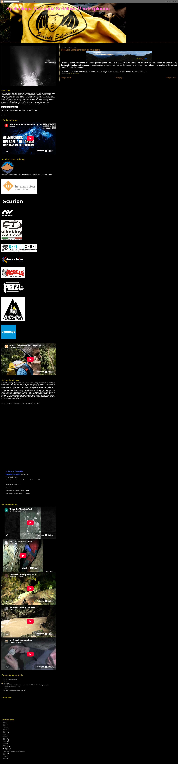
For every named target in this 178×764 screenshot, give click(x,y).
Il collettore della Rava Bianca (12, 679)
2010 (4, 756)
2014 (4, 743)
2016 (4, 740)
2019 (4, 734)
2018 (4, 736)
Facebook (4, 115)
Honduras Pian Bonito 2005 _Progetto (18, 493)
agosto (7, 746)
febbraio (7, 749)
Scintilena (6, 683)
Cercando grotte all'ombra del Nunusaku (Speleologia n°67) (23, 480)
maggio (7, 748)
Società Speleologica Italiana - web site (15, 690)
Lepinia (6, 678)
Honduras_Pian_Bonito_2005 (15, 490)
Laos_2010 (9, 487)
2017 (4, 738)
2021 (4, 731)
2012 (4, 753)
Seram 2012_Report (11, 477)
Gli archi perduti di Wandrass (10, 403)
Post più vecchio (171, 78)
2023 (4, 727)
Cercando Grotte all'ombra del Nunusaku (14, 751)
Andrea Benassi (27, 403)
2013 (4, 745)
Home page (119, 78)
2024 (4, 726)
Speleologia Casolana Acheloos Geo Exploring (58, 8)
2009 (4, 758)
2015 (4, 741)
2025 (4, 724)
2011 (4, 755)
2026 (4, 722)
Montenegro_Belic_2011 (13, 484)
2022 (4, 729)
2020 (4, 733)
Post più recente (66, 78)
